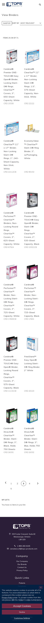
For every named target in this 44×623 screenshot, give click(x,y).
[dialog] (22, 604)
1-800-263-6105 (23, 546)
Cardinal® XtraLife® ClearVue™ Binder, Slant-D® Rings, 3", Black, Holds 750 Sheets (10, 438)
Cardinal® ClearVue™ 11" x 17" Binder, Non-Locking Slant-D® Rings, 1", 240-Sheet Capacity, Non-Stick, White (11, 155)
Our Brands (22, 564)
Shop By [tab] (7, 23)
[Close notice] (41, 587)
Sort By (15, 23)
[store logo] (14, 4)
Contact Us (22, 567)
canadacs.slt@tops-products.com (23, 549)
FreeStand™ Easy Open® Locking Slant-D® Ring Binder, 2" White (32, 363)
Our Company (22, 561)
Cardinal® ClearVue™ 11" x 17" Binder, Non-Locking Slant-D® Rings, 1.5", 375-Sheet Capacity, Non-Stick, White (31, 83)
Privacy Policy (22, 570)
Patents (22, 583)
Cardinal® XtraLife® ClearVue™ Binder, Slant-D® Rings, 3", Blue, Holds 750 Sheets (32, 438)
